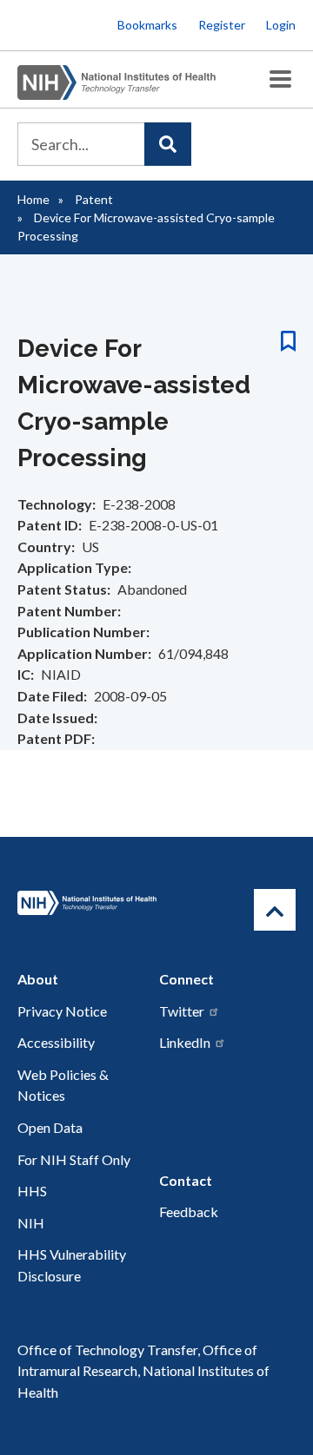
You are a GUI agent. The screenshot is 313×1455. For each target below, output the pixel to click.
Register (221, 24)
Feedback (188, 1211)
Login (281, 24)
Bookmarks (147, 24)
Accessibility (56, 1042)
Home (33, 199)
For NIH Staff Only (73, 1159)
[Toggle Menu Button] (280, 79)
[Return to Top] (275, 910)
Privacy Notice (62, 1011)
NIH (30, 1223)
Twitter (181, 1011)
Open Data (50, 1127)
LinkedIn (184, 1042)
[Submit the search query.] (167, 144)
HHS (32, 1190)
